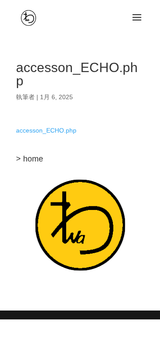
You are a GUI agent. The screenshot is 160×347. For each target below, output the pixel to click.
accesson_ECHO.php (46, 130)
